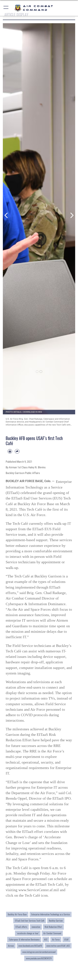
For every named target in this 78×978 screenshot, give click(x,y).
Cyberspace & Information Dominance (24, 939)
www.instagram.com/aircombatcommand (38, 952)
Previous (6, 215)
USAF (66, 939)
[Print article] (10, 451)
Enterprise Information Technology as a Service (50, 914)
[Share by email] (17, 451)
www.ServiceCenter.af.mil (38, 890)
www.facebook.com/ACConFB (30, 945)
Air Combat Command (52, 933)
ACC (46, 939)
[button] (6, 8)
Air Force (56, 939)
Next (71, 215)
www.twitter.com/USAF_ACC (58, 945)
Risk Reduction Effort (53, 927)
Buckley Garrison (56, 920)
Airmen (11, 945)
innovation (36, 927)
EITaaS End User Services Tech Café (29, 920)
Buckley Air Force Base (17, 914)
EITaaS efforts (21, 927)
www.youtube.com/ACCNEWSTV (39, 958)
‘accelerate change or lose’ (28, 933)
